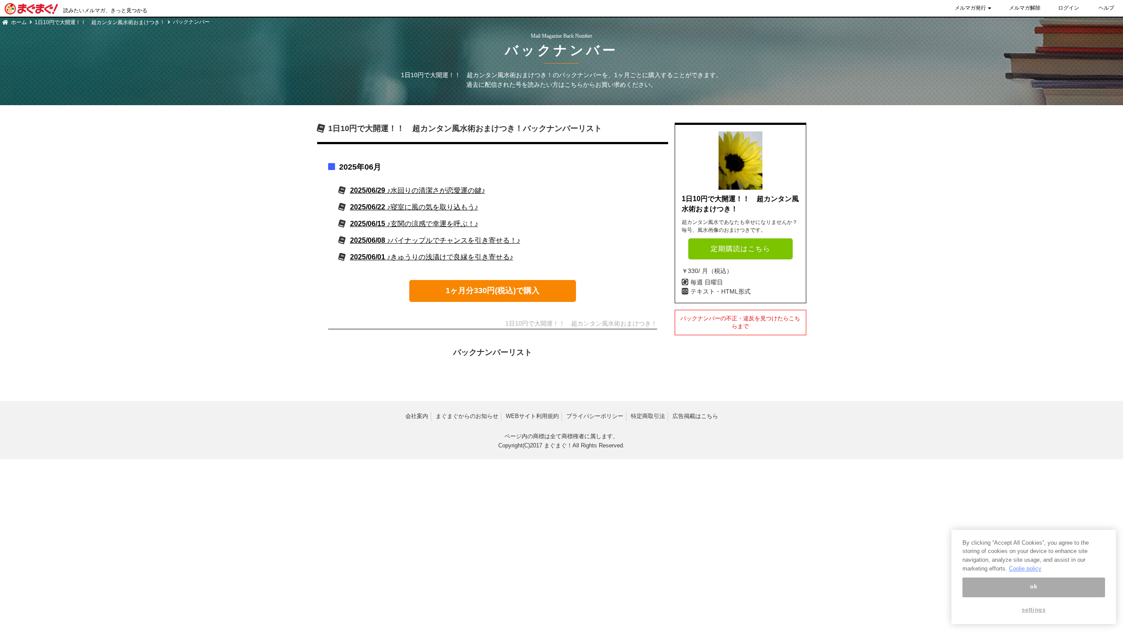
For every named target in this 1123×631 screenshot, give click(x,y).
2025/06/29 (417, 190)
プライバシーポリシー (594, 416)
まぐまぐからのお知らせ (467, 416)
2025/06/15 (414, 223)
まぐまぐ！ (558, 445)
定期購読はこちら (740, 248)
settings (1033, 610)
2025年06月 (360, 167)
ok (1033, 587)
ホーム (19, 22)
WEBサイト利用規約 (532, 416)
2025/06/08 (435, 240)
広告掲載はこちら (695, 416)
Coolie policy (1025, 568)
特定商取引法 (648, 416)
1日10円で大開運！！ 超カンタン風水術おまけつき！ (100, 22)
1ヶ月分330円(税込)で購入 (493, 290)
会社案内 (416, 416)
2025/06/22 (414, 207)
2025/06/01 (431, 257)
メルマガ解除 (1025, 8)
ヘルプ (1106, 8)
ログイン (1068, 8)
